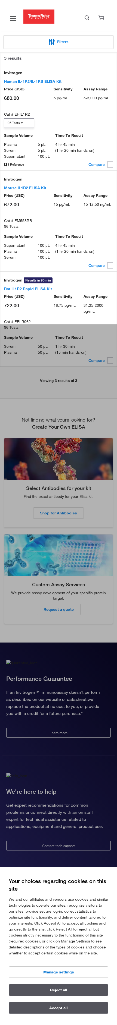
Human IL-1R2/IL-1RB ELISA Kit (32, 81)
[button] (58, 42)
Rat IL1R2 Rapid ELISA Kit (28, 288)
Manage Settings (58, 972)
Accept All (58, 1007)
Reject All (58, 990)
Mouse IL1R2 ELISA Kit (25, 187)
